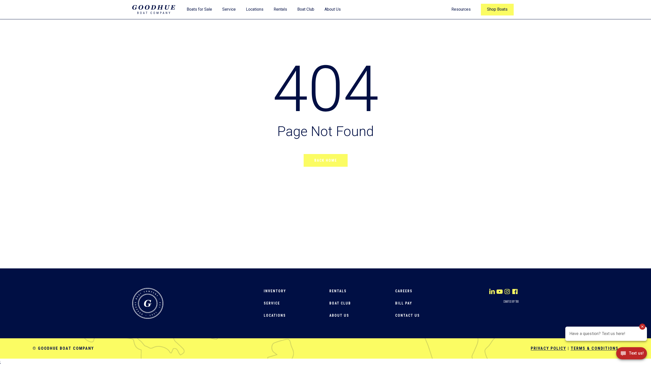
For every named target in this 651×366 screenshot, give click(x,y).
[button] (275, 291)
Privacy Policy (548, 348)
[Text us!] (631, 355)
